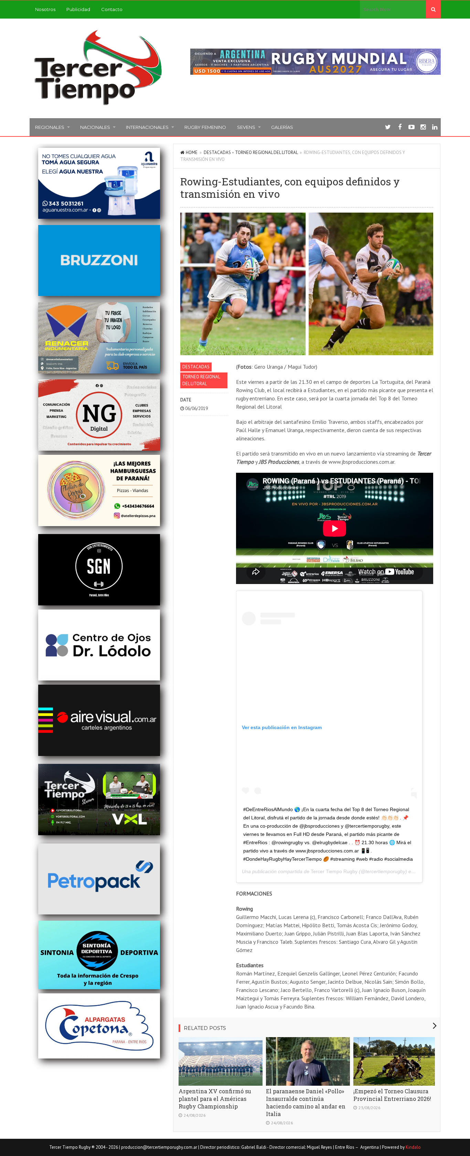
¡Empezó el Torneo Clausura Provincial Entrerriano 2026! (392, 1094)
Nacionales (95, 127)
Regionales (49, 127)
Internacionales (147, 127)
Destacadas (217, 152)
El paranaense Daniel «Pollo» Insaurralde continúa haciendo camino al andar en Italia (305, 1102)
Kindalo (413, 1147)
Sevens (246, 127)
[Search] (433, 9)
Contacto (111, 9)
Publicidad (78, 9)
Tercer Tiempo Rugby (334, 871)
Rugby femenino (205, 127)
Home (191, 152)
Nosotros (45, 9)
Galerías (282, 127)
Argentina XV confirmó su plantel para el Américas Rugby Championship (215, 1098)
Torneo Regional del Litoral (266, 152)
